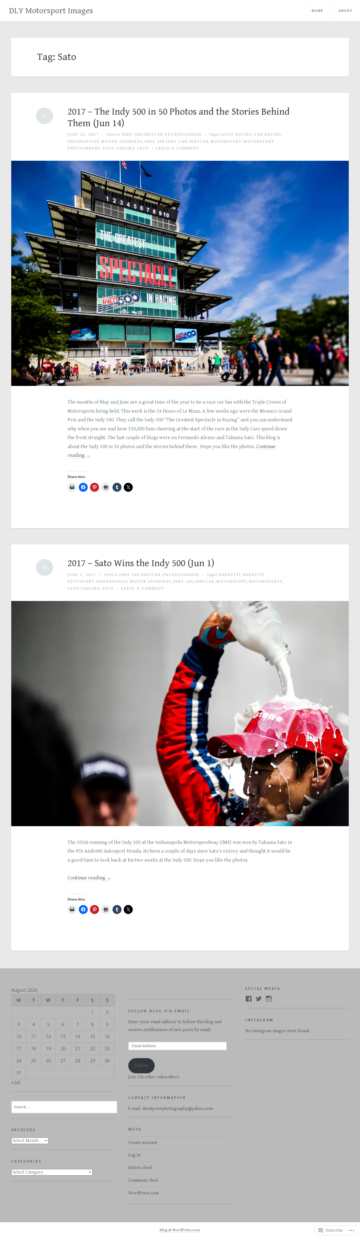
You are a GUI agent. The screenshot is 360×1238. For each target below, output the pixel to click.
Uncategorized (183, 134)
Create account (142, 1142)
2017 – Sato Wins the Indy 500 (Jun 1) (141, 563)
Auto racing (236, 134)
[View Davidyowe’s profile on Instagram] (269, 998)
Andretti (230, 575)
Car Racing (268, 134)
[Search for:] (64, 1107)
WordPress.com (143, 1193)
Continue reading (89, 878)
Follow (141, 1065)
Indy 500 (132, 134)
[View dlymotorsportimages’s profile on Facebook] (248, 998)
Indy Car (177, 141)
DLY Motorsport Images (51, 10)
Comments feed (143, 1180)
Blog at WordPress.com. (180, 1230)
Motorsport (226, 141)
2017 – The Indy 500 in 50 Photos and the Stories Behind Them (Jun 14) (179, 117)
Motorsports (266, 581)
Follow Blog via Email (159, 1011)
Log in (134, 1155)
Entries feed (139, 1167)
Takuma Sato (132, 148)
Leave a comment (177, 148)
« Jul (15, 1082)
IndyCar (153, 134)
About (345, 11)
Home (317, 11)
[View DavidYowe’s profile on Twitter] (258, 998)
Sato (108, 148)
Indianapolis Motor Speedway (105, 141)
